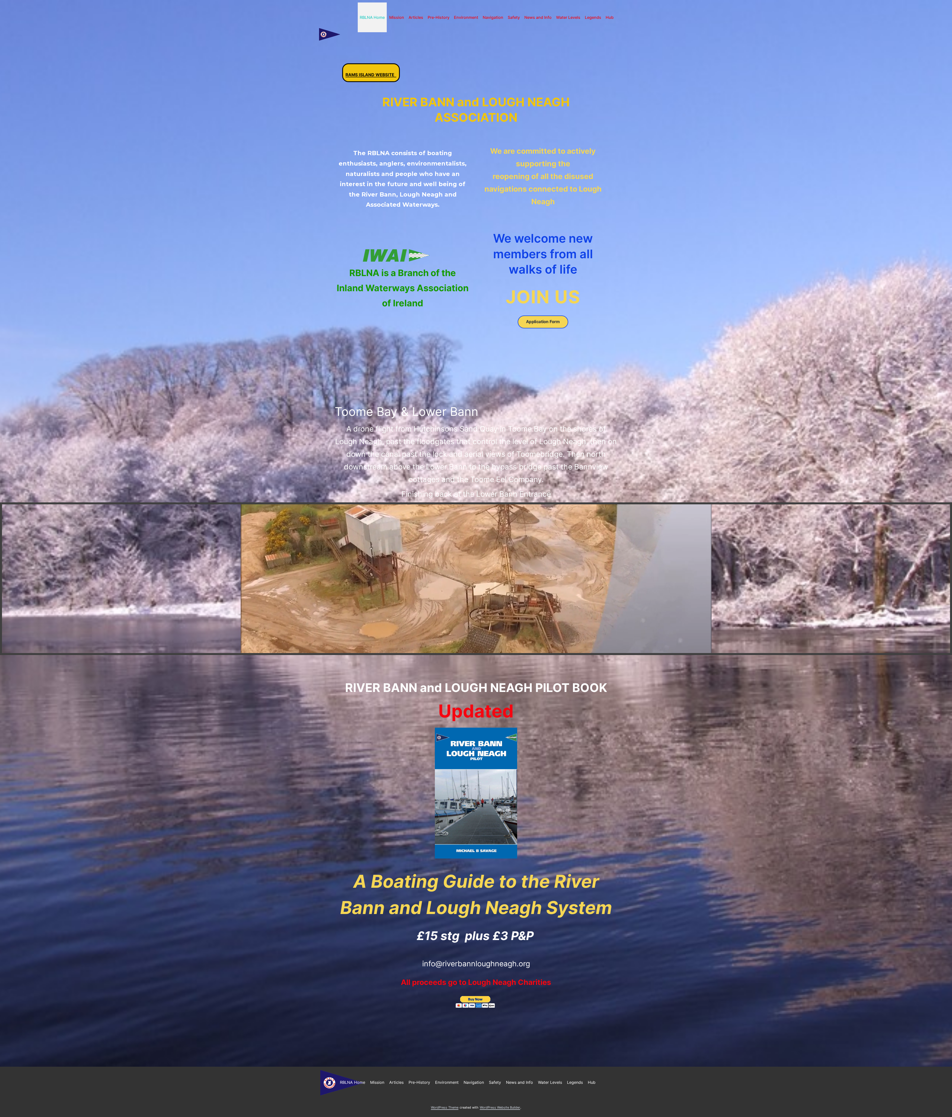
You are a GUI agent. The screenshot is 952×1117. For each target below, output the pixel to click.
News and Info (538, 17)
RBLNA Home (372, 17)
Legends (593, 17)
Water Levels (568, 17)
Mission (396, 17)
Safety (514, 17)
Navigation (493, 17)
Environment (466, 17)
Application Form (543, 321)
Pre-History (438, 17)
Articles (416, 17)
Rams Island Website (370, 71)
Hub (610, 17)
